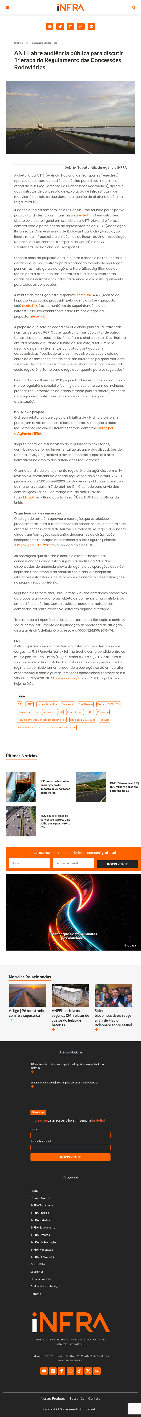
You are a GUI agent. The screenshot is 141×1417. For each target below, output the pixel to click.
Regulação (103, 711)
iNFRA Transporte (41, 1205)
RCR (90, 711)
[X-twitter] (88, 1371)
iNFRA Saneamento (42, 1227)
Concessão (68, 704)
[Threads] (97, 1371)
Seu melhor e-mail (40, 1141)
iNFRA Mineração (41, 1249)
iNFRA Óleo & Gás (42, 1257)
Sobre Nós (37, 1271)
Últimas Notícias (21, 755)
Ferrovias (48, 711)
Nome (33, 1129)
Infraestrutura (75, 711)
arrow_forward (10, 1020)
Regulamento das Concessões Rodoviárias (42, 719)
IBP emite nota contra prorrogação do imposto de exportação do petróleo (55, 786)
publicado (27, 497)
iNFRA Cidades (40, 1220)
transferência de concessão (60, 727)
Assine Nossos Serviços (45, 1286)
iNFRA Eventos (40, 1234)
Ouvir (131, 945)
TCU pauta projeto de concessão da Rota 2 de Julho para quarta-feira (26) (55, 821)
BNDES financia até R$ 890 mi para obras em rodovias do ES (124, 786)
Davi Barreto (86, 704)
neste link (84, 215)
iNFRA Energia (39, 1212)
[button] (7, 7)
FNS (60, 711)
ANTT (29, 704)
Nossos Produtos (41, 1279)
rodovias (104, 719)
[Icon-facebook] (61, 1371)
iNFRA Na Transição (43, 1242)
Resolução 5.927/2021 (34, 545)
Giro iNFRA (37, 1264)
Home (34, 1190)
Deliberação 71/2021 (68, 678)
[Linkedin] (53, 1371)
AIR (20, 704)
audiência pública (47, 704)
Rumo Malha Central (29, 727)
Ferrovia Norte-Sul (28, 711)
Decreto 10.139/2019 (108, 704)
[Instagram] (70, 1371)
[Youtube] (44, 1371)
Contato (35, 1293)
